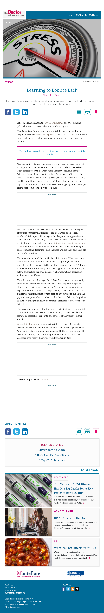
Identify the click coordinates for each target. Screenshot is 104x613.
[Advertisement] (52, 5)
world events (68, 134)
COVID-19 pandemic (54, 123)
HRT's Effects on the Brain (75, 522)
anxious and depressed (44, 134)
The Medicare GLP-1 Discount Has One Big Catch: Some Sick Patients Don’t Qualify (74, 493)
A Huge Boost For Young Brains (52, 455)
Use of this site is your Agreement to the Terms (24, 602)
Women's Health (63, 511)
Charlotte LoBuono (52, 95)
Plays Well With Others (52, 450)
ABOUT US (9, 585)
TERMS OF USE (11, 590)
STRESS (9, 82)
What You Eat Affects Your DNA (75, 552)
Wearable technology (27, 324)
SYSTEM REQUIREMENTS (15, 593)
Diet (56, 541)
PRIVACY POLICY (11, 587)
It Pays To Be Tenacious (52, 460)
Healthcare (61, 477)
